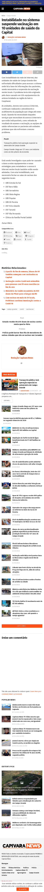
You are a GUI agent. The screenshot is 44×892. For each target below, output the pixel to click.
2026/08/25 (34, 390)
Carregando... (22, 626)
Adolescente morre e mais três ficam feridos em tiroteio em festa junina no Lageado (26, 707)
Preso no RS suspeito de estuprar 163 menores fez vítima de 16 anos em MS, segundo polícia (26, 753)
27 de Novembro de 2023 (20, 818)
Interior (4, 875)
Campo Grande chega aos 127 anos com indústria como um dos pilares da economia (27, 408)
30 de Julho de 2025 (18, 724)
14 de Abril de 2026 (18, 806)
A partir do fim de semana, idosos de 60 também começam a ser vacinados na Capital (23, 274)
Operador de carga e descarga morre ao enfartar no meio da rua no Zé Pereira (26, 510)
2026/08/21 (16, 618)
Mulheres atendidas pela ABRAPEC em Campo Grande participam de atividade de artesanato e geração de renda (27, 452)
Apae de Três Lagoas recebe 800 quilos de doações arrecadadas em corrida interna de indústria (27, 498)
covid (22, 309)
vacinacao (30, 309)
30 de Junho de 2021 (10, 40)
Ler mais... (7, 400)
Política (26, 868)
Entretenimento (7, 870)
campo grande (12, 309)
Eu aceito (23, 889)
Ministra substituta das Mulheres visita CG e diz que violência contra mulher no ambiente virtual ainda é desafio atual (27, 591)
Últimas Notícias (8, 381)
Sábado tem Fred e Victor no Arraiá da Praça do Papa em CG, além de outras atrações (26, 570)
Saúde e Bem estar (8, 873)
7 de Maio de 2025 (18, 758)
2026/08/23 (16, 467)
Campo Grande (11, 15)
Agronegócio (21, 873)
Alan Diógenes (25, 390)
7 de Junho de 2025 (18, 712)
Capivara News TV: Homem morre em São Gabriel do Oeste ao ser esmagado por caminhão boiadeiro (27, 731)
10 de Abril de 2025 (18, 736)
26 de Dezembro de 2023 (20, 746)
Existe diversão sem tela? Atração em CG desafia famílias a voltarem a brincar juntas (27, 486)
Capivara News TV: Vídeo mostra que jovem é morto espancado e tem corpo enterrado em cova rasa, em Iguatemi (26, 719)
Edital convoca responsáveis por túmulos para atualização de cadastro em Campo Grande (26, 801)
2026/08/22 (16, 515)
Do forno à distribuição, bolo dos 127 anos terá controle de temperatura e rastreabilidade (26, 474)
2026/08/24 (7, 423)
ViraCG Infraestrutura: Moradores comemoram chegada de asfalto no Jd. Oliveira (26, 546)
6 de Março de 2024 (18, 828)
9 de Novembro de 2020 (11, 793)
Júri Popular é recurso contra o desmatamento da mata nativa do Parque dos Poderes (22, 789)
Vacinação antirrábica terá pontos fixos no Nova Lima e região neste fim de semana (27, 558)
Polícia (34, 868)
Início (4, 868)
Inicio (3, 15)
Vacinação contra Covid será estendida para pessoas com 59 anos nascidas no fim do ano (22, 284)
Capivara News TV (22, 870)
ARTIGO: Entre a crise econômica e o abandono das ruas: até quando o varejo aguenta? (25, 613)
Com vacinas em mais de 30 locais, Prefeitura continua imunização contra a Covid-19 (23, 301)
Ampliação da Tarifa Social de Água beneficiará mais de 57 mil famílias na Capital (26, 440)
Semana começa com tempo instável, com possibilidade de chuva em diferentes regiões (26, 813)
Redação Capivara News (17, 37)
